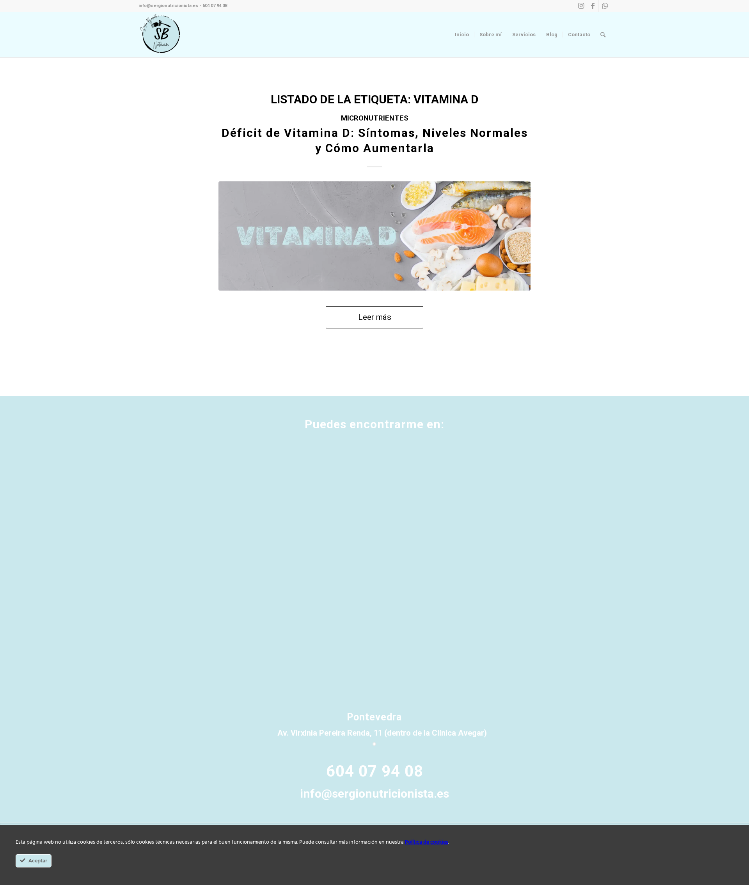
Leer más (374, 317)
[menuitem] (462, 34)
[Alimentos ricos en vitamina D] (374, 236)
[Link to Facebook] (592, 6)
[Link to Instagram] (581, 6)
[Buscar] (603, 34)
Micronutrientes (374, 118)
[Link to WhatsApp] (605, 6)
